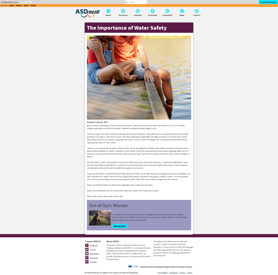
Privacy (182, 272)
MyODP (11, 5)
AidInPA (26, 5)
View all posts (119, 226)
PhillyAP (33, 5)
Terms (189, 272)
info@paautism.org (9, 2)
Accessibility (163, 272)
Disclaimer (173, 272)
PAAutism (19, 5)
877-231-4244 (25, 2)
